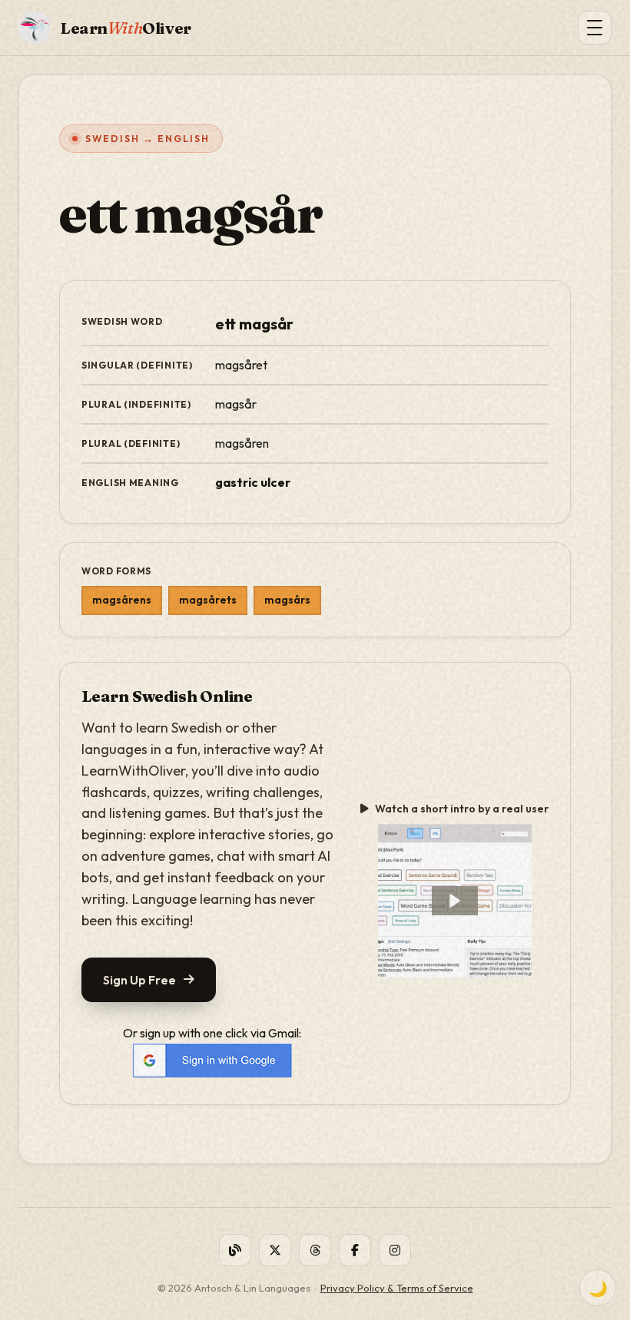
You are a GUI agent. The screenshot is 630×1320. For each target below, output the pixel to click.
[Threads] (315, 1250)
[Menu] (595, 28)
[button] (455, 900)
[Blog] (235, 1250)
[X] (275, 1250)
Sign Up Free (139, 980)
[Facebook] (355, 1250)
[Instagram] (395, 1250)
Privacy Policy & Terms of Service (396, 1288)
